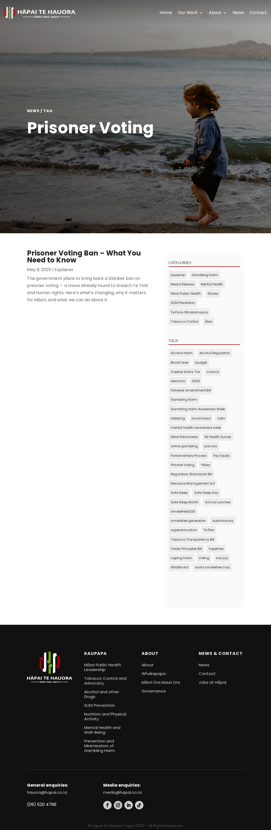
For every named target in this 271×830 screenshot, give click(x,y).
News (238, 13)
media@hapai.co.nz (122, 792)
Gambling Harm (205, 275)
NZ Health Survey (218, 437)
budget (201, 362)
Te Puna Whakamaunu (189, 312)
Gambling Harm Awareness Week (198, 409)
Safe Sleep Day (206, 492)
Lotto (221, 418)
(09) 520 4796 (41, 804)
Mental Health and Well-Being (102, 730)
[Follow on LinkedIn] (128, 805)
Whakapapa (154, 673)
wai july (222, 558)
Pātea (205, 465)
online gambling (184, 446)
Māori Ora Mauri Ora (161, 682)
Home (166, 13)
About (215, 13)
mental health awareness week (196, 427)
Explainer (64, 270)
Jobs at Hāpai (212, 682)
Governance (154, 691)
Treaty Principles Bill (186, 548)
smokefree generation (188, 520)
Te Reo (209, 530)
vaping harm (181, 558)
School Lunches (218, 502)
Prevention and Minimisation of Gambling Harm (99, 745)
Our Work (188, 13)
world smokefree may (212, 567)
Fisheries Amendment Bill (191, 390)
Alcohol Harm (182, 353)
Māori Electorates (184, 437)
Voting (204, 558)
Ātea (208, 321)
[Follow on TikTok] (139, 805)
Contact (258, 13)
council (213, 372)
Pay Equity (221, 455)
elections (178, 381)
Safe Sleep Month (184, 502)
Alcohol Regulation (214, 353)
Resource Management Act (193, 483)
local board (201, 418)
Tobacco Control (184, 321)
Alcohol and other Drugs (101, 694)
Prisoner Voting (183, 465)
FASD (196, 381)
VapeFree (216, 548)
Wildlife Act (179, 567)
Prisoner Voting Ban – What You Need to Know (84, 256)
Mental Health (212, 284)
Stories (212, 293)
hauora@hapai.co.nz (47, 792)
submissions (223, 520)
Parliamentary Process (189, 455)
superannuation (184, 530)
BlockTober (179, 362)
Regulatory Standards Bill (191, 474)
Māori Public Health (186, 293)
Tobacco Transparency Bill (192, 539)
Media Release (182, 284)
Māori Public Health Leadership (102, 667)
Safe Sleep (179, 492)
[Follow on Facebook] (107, 805)
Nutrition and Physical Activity (105, 716)
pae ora (210, 446)
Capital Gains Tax (185, 372)
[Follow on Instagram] (118, 805)
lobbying (178, 418)
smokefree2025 (183, 511)
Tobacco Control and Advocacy (105, 681)
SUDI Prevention (183, 302)
